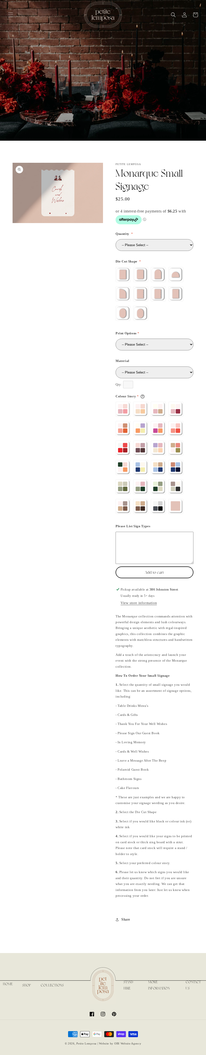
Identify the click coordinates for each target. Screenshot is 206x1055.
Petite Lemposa (86, 1043)
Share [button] (125, 919)
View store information (139, 603)
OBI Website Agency (127, 1043)
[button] (10, 14)
